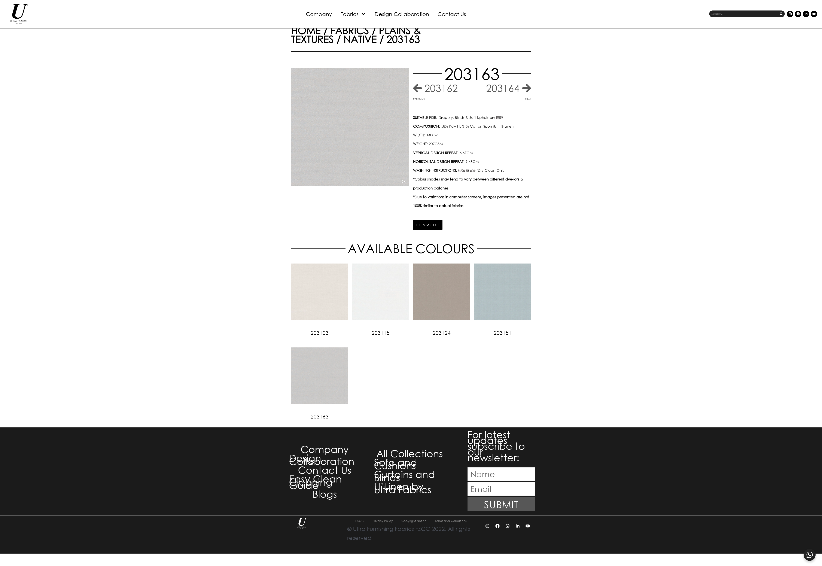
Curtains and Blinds (404, 476)
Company (319, 13)
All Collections (409, 453)
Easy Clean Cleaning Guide (315, 481)
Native (360, 39)
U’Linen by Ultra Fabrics (402, 488)
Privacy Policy (383, 521)
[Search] (781, 14)
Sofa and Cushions (395, 464)
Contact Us (452, 13)
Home (306, 30)
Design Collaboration (402, 13)
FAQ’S (359, 521)
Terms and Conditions (450, 521)
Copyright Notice (413, 521)
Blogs (325, 493)
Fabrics (349, 13)
